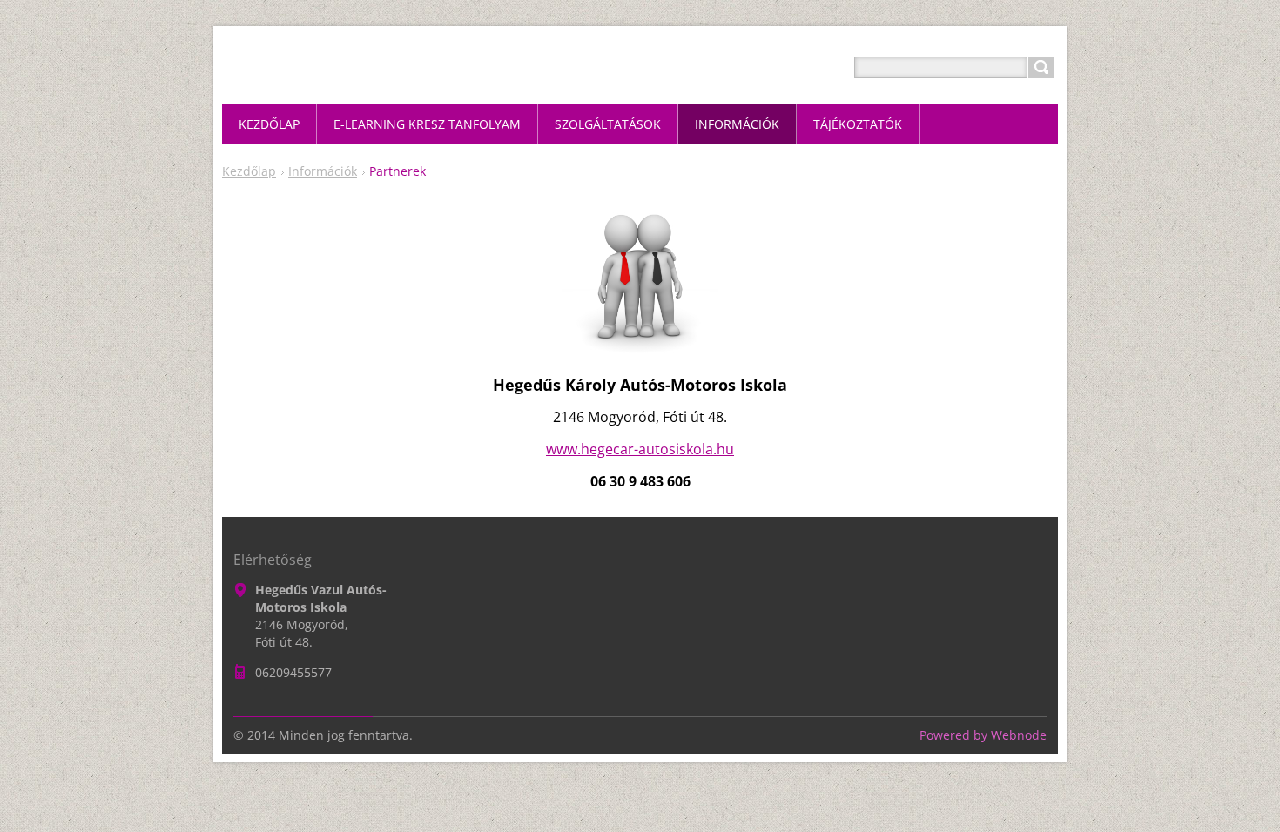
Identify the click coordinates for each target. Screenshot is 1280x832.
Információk (322, 171)
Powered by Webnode (983, 735)
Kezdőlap (249, 171)
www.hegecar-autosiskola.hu (640, 449)
